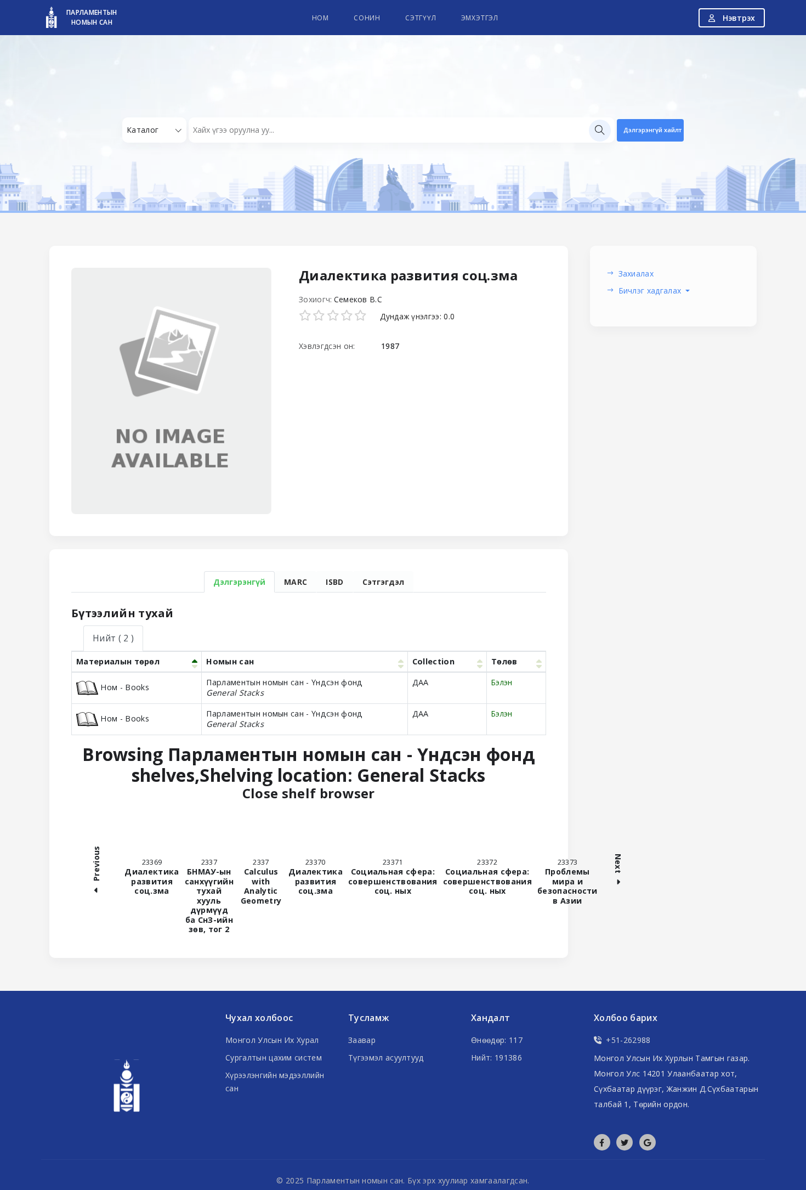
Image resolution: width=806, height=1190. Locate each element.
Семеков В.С (358, 299)
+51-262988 (628, 1040)
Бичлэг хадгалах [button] (651, 290)
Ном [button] (320, 17)
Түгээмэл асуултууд (386, 1057)
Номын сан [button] (230, 661)
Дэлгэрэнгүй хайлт (652, 130)
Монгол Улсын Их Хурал (272, 1040)
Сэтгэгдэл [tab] (383, 582)
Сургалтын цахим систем (273, 1057)
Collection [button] (433, 661)
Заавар (362, 1040)
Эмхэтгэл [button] (479, 17)
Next (618, 864)
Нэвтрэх (737, 18)
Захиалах (636, 273)
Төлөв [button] (504, 661)
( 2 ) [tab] (113, 638)
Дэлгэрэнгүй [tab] (239, 582)
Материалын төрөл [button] (118, 661)
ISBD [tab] (334, 582)
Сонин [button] (367, 17)
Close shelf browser (380, 794)
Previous (96, 864)
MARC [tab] (295, 582)
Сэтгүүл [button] (420, 17)
